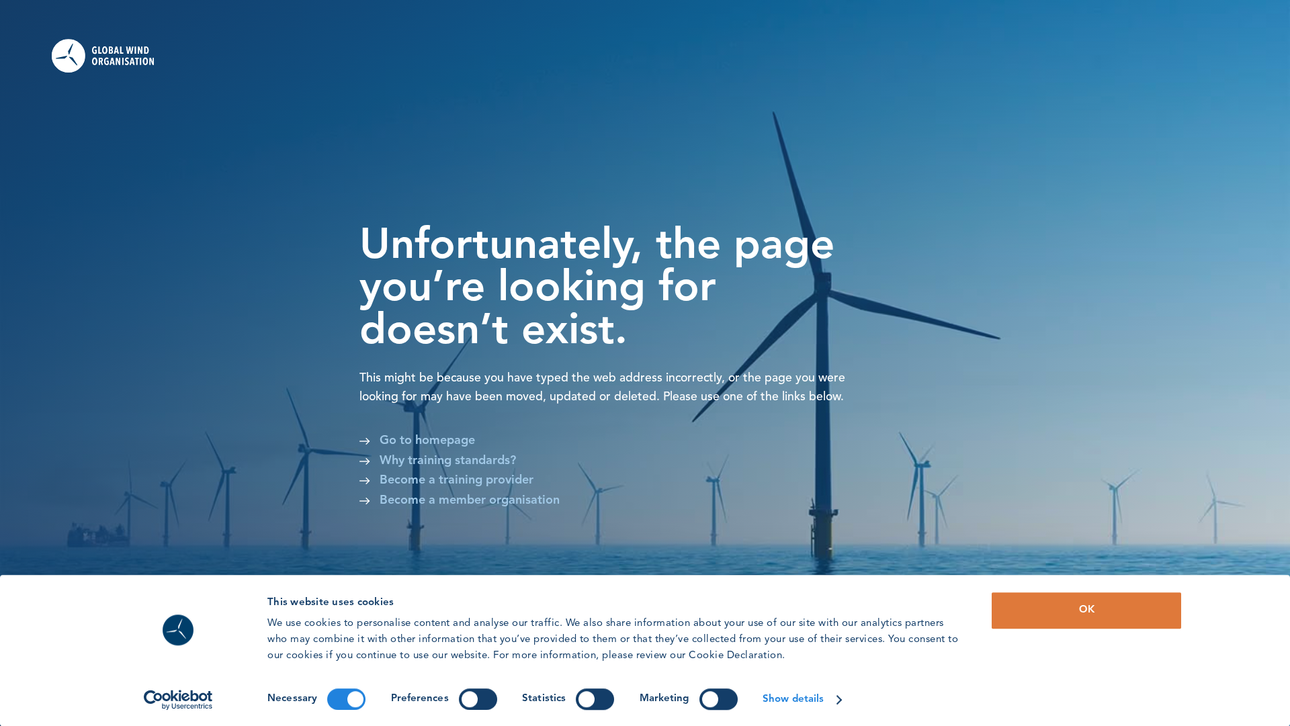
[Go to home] (112, 56)
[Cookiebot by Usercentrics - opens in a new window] (178, 700)
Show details (793, 699)
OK (1086, 610)
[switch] (478, 699)
